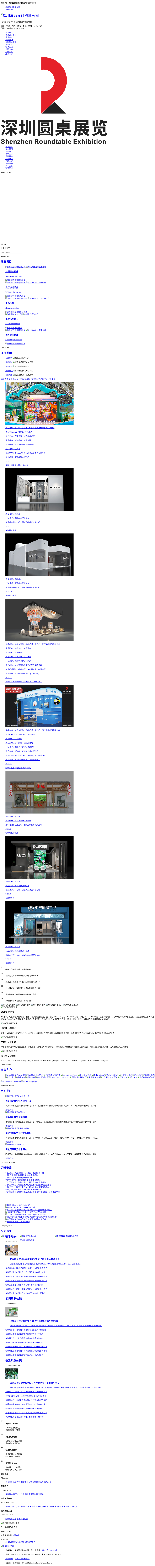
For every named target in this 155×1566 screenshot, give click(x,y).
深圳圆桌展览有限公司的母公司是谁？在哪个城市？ (26, 1272)
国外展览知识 (71, 1506)
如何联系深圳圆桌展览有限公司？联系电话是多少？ (35, 1259)
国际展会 (9, 156)
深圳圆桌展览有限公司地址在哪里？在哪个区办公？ (26, 1293)
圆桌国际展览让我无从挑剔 (18, 1133)
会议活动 (32, 1494)
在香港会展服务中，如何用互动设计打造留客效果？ (26, 1404)
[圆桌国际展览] (7, 1546)
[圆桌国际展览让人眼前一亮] (17, 1096)
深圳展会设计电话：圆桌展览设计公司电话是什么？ (26, 1289)
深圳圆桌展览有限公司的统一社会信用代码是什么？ (26, 1281)
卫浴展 (33, 379)
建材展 (16, 379)
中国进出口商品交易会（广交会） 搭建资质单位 (24, 1173)
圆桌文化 (24, 1482)
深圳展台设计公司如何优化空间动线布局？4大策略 (34, 1321)
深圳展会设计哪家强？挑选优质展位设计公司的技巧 (26, 1347)
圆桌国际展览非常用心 (16, 1149)
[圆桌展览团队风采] (77, 1236)
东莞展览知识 (48, 1506)
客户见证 (6, 1090)
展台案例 (9, 149)
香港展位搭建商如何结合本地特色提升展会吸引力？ (35, 1383)
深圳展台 (9, 358)
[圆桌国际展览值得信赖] (15, 1112)
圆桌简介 (9, 1482)
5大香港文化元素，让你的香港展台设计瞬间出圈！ (25, 1396)
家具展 (27, 379)
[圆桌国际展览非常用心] (15, 1144)
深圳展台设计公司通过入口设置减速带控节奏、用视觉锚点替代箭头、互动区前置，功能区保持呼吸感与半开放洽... (56, 1326)
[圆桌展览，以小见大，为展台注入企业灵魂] (77, 209)
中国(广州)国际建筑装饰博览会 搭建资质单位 (23, 1180)
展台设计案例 (10, 35)
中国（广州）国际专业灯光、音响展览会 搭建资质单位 (27, 1187)
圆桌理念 (16, 1482)
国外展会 (40, 1494)
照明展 (22, 379)
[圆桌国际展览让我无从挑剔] (17, 1128)
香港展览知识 (13, 1360)
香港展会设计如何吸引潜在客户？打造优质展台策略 (26, 1400)
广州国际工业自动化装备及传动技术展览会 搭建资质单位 (28, 1185)
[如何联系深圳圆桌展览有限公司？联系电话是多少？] (11, 1255)
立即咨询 (16, 1535)
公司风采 (6, 1230)
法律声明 (9, 1559)
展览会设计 (10, 37)
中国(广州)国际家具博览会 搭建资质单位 (21, 1175)
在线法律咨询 (30, 1542)
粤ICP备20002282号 (50, 1550)
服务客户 (6, 1069)
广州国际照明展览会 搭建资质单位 (19, 1178)
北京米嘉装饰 (19, 1542)
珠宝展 (45, 379)
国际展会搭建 (10, 42)
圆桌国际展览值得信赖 (16, 1117)
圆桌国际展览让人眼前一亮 (18, 1101)
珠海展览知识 (59, 1506)
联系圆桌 (9, 54)
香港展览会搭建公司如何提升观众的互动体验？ (24, 1409)
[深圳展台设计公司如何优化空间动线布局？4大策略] (11, 1317)
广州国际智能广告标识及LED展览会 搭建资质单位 (25, 1182)
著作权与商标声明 (22, 1559)
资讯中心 (9, 49)
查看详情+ (9, 1110)
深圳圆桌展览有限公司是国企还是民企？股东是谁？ (26, 1276)
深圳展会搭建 (10, 1519)
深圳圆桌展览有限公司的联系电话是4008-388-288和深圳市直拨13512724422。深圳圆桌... (45, 1264)
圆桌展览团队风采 (27, 1240)
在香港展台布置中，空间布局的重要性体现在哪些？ (26, 1413)
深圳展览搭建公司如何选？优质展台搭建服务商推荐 (26, 1351)
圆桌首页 (9, 33)
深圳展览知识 (13, 1298)
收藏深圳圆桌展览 (12, 7)
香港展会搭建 (22, 1519)
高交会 (4, 379)
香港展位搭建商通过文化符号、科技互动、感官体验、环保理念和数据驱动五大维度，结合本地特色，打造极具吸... (56, 1387)
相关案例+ (52, 379)
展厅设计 (9, 40)
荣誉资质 (6, 1167)
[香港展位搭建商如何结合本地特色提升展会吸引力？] (11, 1379)
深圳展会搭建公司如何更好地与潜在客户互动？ (24, 1334)
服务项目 (6, 261)
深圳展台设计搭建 (12, 1506)
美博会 (10, 379)
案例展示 (6, 352)
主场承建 (9, 44)
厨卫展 (39, 379)
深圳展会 (9, 1494)
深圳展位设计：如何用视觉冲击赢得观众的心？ (24, 1338)
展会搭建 (9, 1542)
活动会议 (9, 47)
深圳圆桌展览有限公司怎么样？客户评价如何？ (24, 1285)
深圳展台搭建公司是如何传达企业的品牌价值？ (24, 1342)
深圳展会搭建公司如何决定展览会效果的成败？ (24, 1355)
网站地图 (9, 9)
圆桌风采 (40, 1482)
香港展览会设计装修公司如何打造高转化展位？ (24, 1417)
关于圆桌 (9, 52)
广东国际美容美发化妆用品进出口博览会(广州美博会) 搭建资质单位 (32, 1192)
